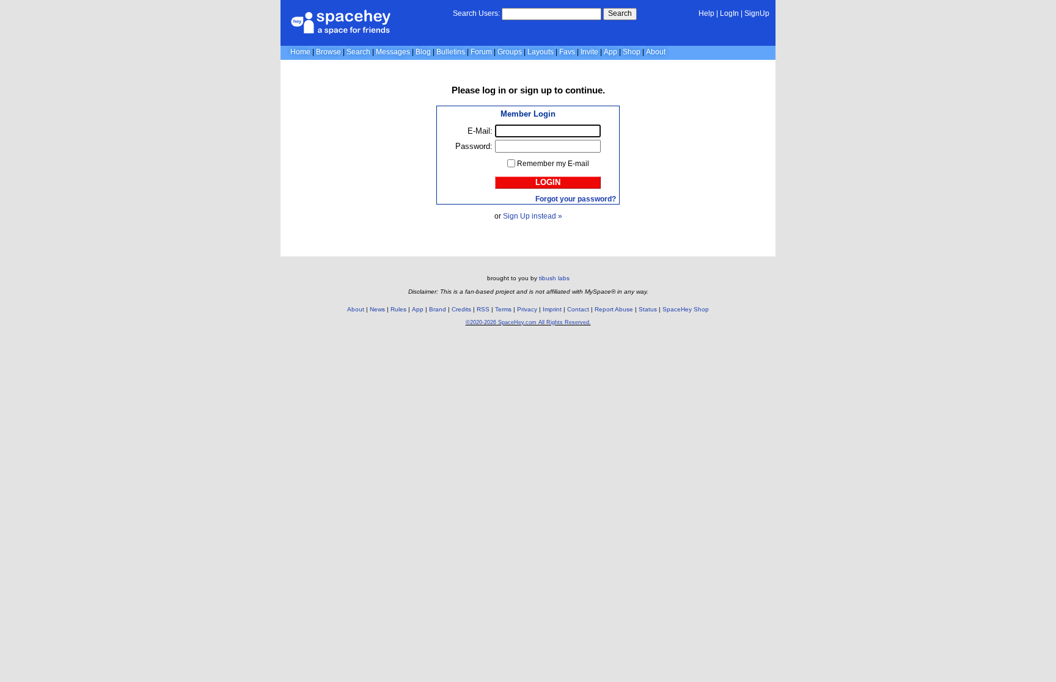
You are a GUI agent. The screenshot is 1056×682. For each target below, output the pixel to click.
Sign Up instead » (532, 216)
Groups (509, 52)
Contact (578, 309)
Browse (328, 52)
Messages (393, 52)
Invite (589, 52)
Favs (567, 52)
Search (620, 13)
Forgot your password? (575, 199)
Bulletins (450, 52)
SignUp (756, 13)
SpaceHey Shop (685, 309)
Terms (503, 309)
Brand (437, 309)
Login (547, 182)
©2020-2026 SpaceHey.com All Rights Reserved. (528, 322)
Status (648, 309)
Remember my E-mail (553, 163)
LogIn (729, 13)
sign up (536, 90)
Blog (423, 52)
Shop (631, 52)
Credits (461, 309)
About (656, 52)
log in (494, 90)
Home (300, 52)
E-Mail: (480, 131)
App (610, 52)
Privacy (527, 309)
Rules (398, 309)
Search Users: (476, 13)
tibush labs (554, 278)
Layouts (540, 52)
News (377, 309)
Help (706, 13)
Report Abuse (614, 309)
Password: (474, 146)
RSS (483, 309)
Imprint (552, 309)
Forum (481, 52)
